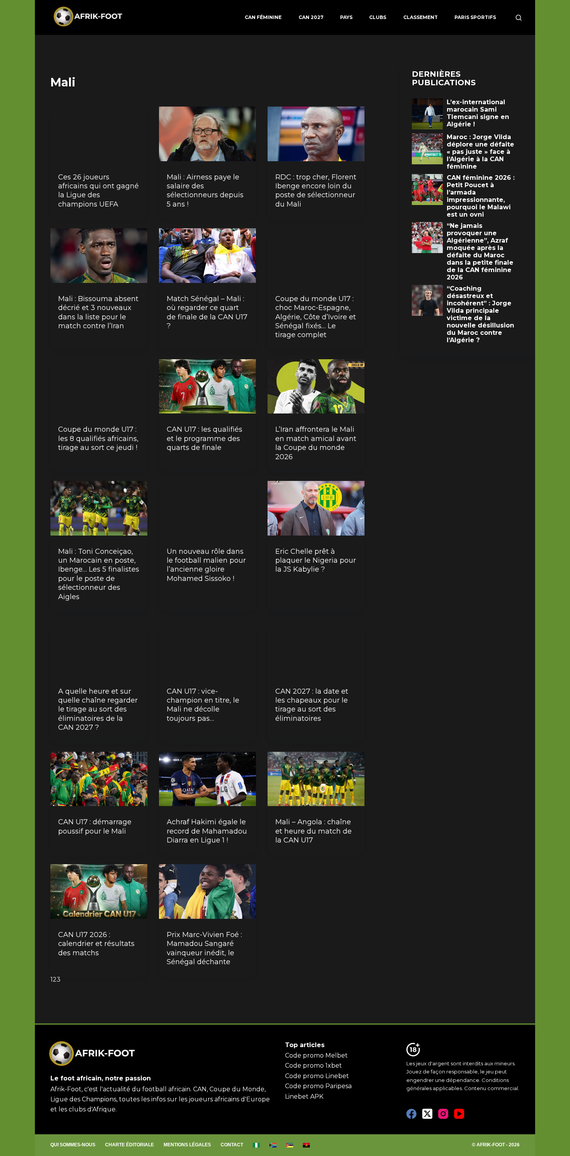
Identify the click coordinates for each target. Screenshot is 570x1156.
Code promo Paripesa (318, 1086)
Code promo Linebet (317, 1076)
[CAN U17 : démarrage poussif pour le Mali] (98, 779)
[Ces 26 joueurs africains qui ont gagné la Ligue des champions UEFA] (98, 134)
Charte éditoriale (129, 1144)
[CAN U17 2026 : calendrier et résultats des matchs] (98, 891)
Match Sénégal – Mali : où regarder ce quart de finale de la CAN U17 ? (207, 312)
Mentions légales (187, 1144)
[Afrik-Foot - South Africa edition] (273, 1145)
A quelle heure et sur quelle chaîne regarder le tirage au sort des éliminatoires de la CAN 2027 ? (98, 709)
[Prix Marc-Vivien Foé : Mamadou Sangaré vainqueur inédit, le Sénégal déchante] (207, 891)
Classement (420, 17)
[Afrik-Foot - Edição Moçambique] (290, 1145)
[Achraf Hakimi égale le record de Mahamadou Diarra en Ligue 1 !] (207, 779)
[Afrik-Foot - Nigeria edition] (256, 1145)
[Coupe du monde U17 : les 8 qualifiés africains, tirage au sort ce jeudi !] (98, 386)
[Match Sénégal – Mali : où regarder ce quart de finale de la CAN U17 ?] (207, 255)
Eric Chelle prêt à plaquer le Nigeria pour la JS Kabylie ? (315, 560)
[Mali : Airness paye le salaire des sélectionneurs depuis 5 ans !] (207, 134)
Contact (232, 1144)
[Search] (519, 18)
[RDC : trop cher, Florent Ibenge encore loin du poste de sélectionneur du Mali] (316, 134)
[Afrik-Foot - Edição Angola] (306, 1145)
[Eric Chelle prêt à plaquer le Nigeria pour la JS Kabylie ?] (316, 508)
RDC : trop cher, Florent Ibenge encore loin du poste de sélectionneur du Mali (315, 190)
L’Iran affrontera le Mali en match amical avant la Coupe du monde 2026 (315, 443)
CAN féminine (263, 17)
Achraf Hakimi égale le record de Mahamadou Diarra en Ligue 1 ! (207, 831)
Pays (346, 17)
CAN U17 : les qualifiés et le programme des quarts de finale (204, 438)
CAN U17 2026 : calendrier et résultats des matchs (96, 943)
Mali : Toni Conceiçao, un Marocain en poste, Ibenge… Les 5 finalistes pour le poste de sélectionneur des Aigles (98, 574)
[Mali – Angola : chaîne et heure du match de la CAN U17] (316, 779)
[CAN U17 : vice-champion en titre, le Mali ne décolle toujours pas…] (207, 648)
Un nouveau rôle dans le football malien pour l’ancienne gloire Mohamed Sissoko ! (206, 565)
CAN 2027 (311, 17)
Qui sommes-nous (72, 1144)
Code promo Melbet (316, 1055)
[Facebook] (411, 1114)
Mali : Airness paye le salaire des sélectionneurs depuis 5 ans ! (205, 190)
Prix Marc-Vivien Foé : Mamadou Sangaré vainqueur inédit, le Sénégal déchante (204, 948)
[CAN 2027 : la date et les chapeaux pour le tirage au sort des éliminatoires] (316, 648)
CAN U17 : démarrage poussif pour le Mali (94, 826)
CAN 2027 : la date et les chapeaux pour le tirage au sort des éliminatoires (311, 705)
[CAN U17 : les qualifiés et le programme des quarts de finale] (207, 386)
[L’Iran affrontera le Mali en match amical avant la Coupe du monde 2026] (316, 386)
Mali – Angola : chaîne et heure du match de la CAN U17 (313, 831)
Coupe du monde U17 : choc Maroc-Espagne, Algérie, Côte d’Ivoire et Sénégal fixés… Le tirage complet (315, 317)
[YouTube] (459, 1114)
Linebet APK (304, 1096)
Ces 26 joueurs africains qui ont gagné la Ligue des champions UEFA (98, 190)
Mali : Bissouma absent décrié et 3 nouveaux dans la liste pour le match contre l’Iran (98, 312)
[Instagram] (443, 1114)
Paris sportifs (475, 17)
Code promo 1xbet (313, 1065)
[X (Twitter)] (427, 1114)
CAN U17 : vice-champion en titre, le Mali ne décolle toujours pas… (203, 705)
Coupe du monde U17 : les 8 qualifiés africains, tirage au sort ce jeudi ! (98, 438)
